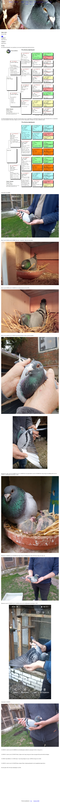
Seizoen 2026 (36, 800)
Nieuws (31, 1)
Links (50, 1)
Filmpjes (22, 1)
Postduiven (16, 1)
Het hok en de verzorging (38, 1)
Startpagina (11, 1)
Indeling (26, 1)
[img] (30, 14)
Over (30, 4)
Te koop (26, 4)
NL (33, 4)
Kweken (46, 1)
